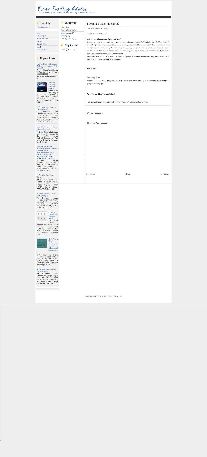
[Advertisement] (90, 22)
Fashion (39, 47)
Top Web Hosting (43, 44)
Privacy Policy (42, 50)
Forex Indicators (42, 39)
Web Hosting (117, 296)
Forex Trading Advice (62, 9)
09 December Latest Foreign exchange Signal (46, 270)
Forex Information (67, 30)
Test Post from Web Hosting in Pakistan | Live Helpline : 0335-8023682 (47, 66)
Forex (98, 102)
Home (39, 33)
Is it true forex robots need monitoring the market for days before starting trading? (47, 128)
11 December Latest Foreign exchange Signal (46, 108)
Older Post (165, 174)
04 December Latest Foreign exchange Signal (46, 195)
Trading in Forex (67, 39)
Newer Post (90, 174)
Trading (64, 36)
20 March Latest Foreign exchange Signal (53, 215)
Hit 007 (39, 41)
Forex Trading (66, 33)
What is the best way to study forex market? (52, 86)
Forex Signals (41, 36)
